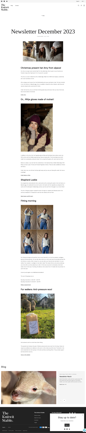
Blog (43, 15)
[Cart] (84, 5)
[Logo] (5, 7)
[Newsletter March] (28, 387)
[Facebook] (4, 1)
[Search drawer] (78, 5)
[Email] (7, 1)
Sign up (67, 425)
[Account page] (81, 5)
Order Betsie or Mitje (25, 175)
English (77, 1)
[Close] (83, 415)
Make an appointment (26, 284)
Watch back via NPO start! (27, 196)
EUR (82, 1)
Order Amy (23, 94)
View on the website (25, 354)
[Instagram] (1, 1)
